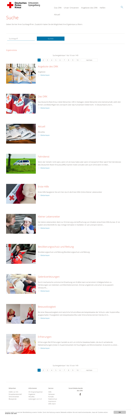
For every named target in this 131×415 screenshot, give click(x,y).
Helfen (103, 7)
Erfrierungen (44, 336)
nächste (89, 60)
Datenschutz (52, 399)
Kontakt (51, 397)
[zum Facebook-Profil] (80, 394)
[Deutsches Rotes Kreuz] (17, 5)
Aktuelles (31, 397)
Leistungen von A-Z (35, 399)
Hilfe (49, 392)
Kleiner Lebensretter (49, 216)
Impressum (52, 401)
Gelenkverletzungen (49, 276)
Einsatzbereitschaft (15, 394)
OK (120, 412)
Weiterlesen (45, 75)
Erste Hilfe (43, 186)
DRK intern (52, 404)
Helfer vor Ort (13, 392)
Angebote (31, 394)
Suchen (51, 38)
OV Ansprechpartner (35, 392)
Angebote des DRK (89, 7)
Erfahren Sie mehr (11, 413)
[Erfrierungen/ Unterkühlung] (21, 344)
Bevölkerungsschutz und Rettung (56, 246)
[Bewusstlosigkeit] (21, 314)
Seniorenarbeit (14, 397)
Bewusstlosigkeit (47, 306)
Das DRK (58, 7)
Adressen (51, 394)
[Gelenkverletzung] (21, 284)
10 (77, 60)
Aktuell (57, 14)
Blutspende (12, 399)
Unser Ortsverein (71, 7)
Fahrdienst (43, 156)
